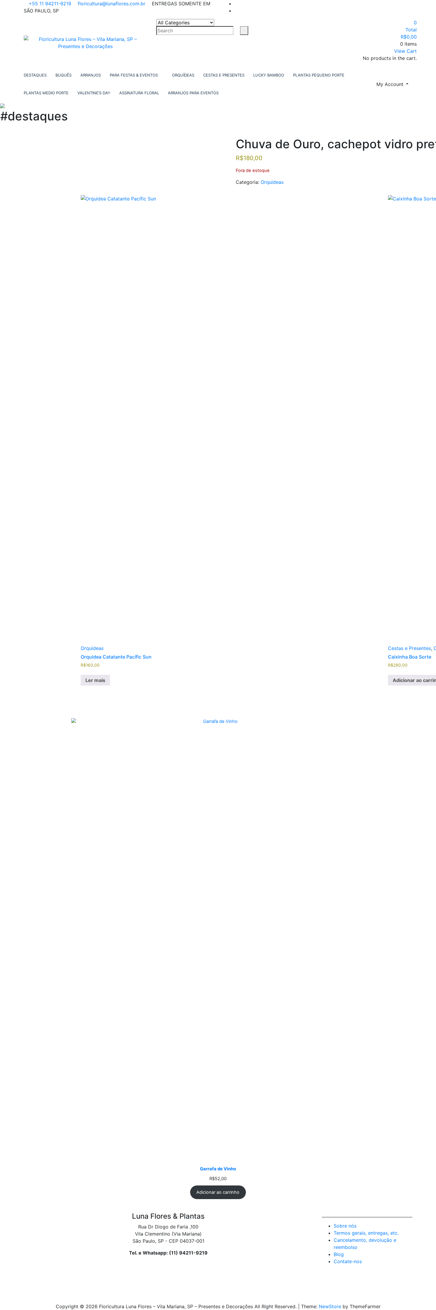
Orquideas (272, 182)
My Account (390, 84)
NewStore (330, 1306)
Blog (339, 1254)
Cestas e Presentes (409, 648)
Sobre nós (345, 1226)
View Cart (405, 51)
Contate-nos (348, 1261)
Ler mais (95, 680)
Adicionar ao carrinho (217, 1192)
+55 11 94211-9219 (49, 4)
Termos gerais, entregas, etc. (366, 1233)
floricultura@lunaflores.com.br (110, 4)
